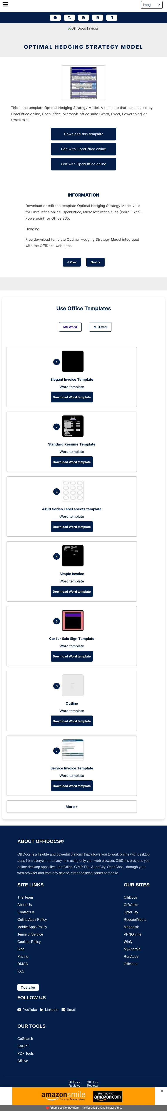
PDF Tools (25, 1053)
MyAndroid (132, 949)
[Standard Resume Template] (74, 436)
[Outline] (74, 695)
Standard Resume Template (71, 444)
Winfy (128, 942)
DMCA (22, 964)
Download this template (83, 134)
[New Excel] (97, 18)
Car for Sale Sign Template (71, 638)
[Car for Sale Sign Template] (74, 630)
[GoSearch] (69, 18)
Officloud (130, 964)
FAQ (20, 971)
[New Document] (83, 18)
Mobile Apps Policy (32, 927)
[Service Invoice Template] (74, 759)
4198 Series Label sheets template (72, 509)
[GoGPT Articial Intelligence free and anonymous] (55, 18)
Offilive (22, 1061)
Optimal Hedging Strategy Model (83, 47)
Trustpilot (28, 987)
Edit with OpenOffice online (83, 164)
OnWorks (131, 905)
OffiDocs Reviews (74, 1083)
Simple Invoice (72, 574)
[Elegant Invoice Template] (74, 371)
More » (72, 806)
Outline (72, 703)
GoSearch (25, 1039)
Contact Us (26, 912)
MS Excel (100, 327)
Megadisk (131, 927)
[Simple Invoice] (74, 565)
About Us (24, 905)
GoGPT (23, 1046)
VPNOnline (132, 934)
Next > (95, 262)
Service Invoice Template (71, 768)
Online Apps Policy (32, 919)
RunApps (131, 956)
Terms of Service (30, 934)
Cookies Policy (29, 942)
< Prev (72, 262)
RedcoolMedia (135, 919)
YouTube (30, 1009)
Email (71, 1009)
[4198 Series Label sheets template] (74, 500)
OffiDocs (130, 897)
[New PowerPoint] (111, 18)
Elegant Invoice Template (71, 379)
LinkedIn (51, 1009)
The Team (25, 897)
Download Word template (72, 397)
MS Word (70, 327)
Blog (21, 949)
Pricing (22, 956)
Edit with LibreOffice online (83, 149)
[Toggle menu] (5, 4)
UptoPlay (131, 912)
